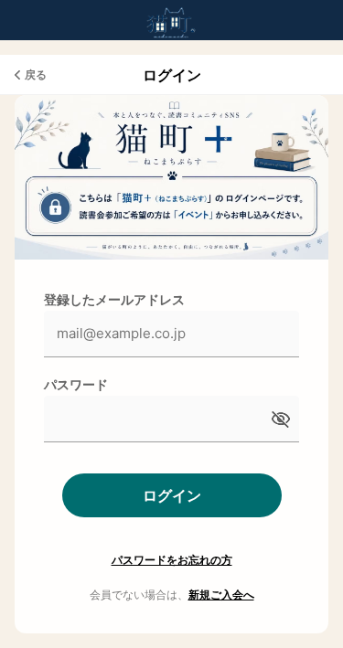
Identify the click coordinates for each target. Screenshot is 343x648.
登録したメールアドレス (114, 299)
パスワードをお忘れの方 (172, 560)
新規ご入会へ (221, 594)
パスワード (76, 384)
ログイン (172, 495)
